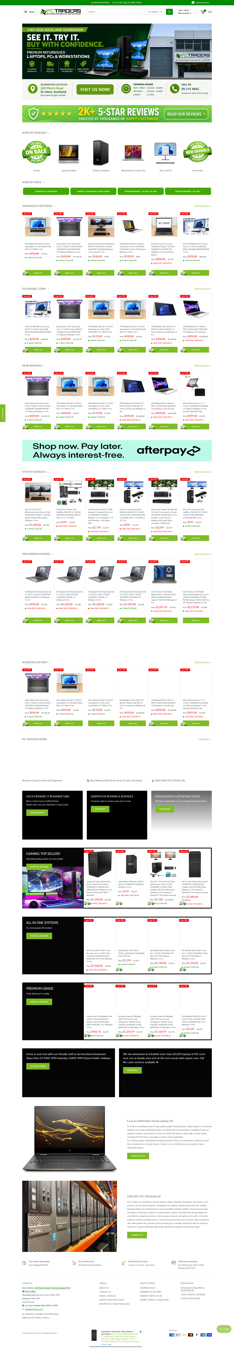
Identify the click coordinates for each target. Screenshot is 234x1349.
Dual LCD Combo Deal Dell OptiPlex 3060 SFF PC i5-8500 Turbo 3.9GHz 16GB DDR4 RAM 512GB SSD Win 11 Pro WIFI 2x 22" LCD (132, 515)
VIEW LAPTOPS (138, 1156)
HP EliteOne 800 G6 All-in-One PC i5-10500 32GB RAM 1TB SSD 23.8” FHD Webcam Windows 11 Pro (162, 954)
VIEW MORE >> (205, 739)
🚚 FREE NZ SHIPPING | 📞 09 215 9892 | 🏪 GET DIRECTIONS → (117, 2)
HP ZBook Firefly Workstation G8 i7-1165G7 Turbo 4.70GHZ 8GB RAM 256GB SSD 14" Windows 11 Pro (38, 596)
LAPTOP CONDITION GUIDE (111, 1300)
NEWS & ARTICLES (107, 1296)
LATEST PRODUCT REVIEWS (193, 1294)
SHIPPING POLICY (148, 1288)
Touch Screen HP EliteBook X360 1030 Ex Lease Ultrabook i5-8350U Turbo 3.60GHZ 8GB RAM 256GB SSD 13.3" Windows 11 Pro (100, 1021)
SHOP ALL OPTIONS (39, 867)
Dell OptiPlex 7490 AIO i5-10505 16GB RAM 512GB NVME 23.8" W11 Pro (131, 953)
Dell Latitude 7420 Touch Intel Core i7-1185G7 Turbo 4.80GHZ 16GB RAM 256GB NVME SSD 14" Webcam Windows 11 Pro (69, 248)
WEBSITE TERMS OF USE (151, 1296)
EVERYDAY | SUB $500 (46, 191)
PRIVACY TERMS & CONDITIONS (154, 1300)
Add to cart (38, 273)
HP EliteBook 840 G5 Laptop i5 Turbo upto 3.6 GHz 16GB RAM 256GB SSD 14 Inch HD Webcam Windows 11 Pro (133, 248)
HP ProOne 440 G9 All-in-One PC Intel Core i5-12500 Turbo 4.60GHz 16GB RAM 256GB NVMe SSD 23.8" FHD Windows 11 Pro (99, 956)
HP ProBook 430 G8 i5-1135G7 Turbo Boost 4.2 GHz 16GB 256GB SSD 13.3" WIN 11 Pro (100, 329)
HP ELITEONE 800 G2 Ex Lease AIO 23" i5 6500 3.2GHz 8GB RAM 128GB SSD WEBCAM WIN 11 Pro (196, 248)
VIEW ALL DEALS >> (203, 206)
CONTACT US (137, 1235)
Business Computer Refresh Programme (42, 780)
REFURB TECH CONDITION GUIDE (114, 1304)
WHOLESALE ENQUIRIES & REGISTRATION (192, 1289)
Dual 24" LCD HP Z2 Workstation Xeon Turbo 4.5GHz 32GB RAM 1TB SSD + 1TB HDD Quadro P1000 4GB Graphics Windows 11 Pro (38, 515)
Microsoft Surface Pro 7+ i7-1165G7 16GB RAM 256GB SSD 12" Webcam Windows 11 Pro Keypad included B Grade (195, 407)
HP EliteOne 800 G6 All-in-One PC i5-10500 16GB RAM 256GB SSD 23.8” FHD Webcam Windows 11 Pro (194, 954)
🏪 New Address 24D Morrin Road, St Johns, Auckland (114, 780)
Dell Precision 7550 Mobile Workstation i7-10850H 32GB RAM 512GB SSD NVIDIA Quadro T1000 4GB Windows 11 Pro (164, 597)
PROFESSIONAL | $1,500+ (188, 191)
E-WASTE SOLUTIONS (190, 1298)
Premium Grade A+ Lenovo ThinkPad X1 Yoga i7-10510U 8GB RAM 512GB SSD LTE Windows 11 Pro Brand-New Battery (163, 249)
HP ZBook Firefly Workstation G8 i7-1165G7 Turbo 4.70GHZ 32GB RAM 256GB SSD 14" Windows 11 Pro (133, 596)
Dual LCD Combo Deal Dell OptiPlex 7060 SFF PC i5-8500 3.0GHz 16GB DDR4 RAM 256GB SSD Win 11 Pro (195, 513)
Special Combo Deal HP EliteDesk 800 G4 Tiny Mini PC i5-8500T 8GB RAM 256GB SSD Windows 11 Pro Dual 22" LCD (101, 248)
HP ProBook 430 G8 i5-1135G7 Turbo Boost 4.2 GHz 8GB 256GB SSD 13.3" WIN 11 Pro (38, 246)
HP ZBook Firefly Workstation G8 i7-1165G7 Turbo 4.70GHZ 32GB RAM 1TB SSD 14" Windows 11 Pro (69, 596)
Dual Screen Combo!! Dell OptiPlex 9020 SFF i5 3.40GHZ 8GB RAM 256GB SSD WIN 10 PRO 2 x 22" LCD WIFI (68, 513)
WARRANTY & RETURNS (150, 1292)
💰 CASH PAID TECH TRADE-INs (168, 780)
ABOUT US (104, 1288)
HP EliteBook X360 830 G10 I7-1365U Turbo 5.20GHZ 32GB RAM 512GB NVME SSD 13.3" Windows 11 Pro (194, 1020)
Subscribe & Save (202, 2)
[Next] (211, 244)
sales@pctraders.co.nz (34, 1309)
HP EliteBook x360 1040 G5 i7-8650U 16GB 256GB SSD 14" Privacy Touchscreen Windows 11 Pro (164, 330)
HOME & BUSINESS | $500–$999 (93, 191)
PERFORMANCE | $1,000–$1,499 (141, 191)
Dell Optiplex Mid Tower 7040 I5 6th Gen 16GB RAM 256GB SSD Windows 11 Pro (131, 884)
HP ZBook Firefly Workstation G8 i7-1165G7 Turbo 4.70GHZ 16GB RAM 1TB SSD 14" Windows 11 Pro (101, 596)
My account (183, 13)
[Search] (169, 12)
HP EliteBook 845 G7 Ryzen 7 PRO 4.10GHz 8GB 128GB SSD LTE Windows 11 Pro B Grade (195, 329)
